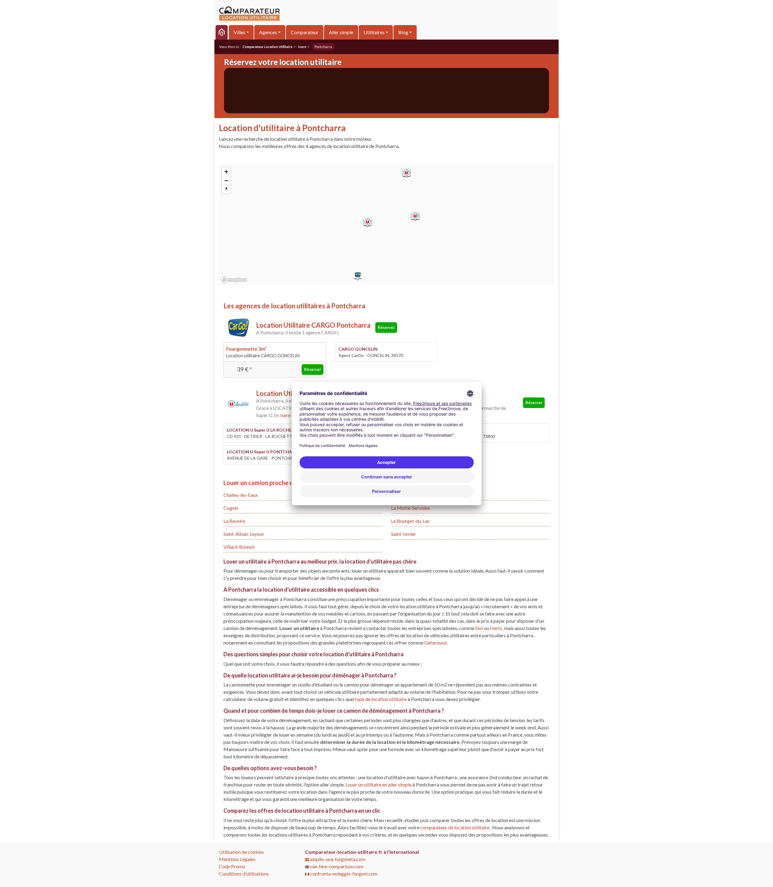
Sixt (479, 628)
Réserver (386, 327)
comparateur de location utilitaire (454, 827)
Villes (239, 32)
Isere (285, 415)
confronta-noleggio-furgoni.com (343, 873)
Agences (268, 32)
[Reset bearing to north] (226, 189)
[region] (386, 224)
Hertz (496, 628)
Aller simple (341, 32)
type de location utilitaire (381, 699)
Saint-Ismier (403, 534)
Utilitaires (374, 32)
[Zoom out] (226, 180)
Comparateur (305, 32)
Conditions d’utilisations (244, 873)
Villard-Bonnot (239, 547)
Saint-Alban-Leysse (243, 534)
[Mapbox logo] (234, 279)
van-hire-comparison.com (336, 866)
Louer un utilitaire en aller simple (378, 784)
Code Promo (232, 866)
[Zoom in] (226, 171)
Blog (403, 32)
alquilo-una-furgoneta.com (337, 859)
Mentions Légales (237, 859)
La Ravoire (234, 521)
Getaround (435, 642)
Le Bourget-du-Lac (410, 521)
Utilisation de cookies (241, 852)
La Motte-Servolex (410, 508)
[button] (357, 276)
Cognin (230, 508)
